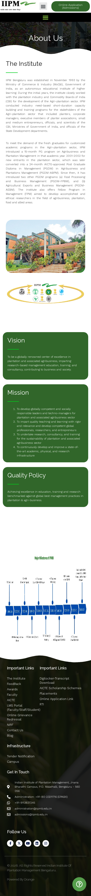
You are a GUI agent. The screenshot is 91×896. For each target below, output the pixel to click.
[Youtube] (28, 843)
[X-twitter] (19, 843)
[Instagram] (45, 843)
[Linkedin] (37, 843)
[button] (43, 6)
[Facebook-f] (10, 843)
